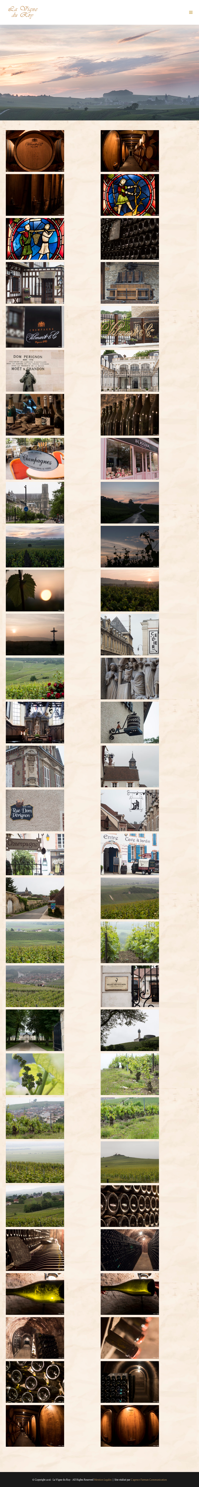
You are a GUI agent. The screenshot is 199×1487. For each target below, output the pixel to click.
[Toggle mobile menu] (191, 12)
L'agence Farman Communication (149, 1479)
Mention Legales (103, 1479)
